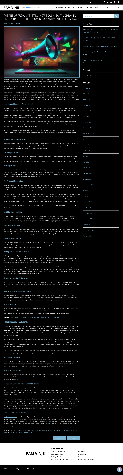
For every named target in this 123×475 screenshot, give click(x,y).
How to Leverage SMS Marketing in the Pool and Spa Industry (99, 53)
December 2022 (88, 185)
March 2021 (86, 196)
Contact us (48, 423)
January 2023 (87, 179)
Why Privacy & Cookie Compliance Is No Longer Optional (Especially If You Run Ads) (100, 31)
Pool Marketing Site (57, 454)
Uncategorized (9, 23)
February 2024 (87, 105)
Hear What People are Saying (75, 7)
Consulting (99, 7)
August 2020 (87, 236)
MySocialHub (82, 454)
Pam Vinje (12, 7)
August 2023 (87, 139)
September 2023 (88, 133)
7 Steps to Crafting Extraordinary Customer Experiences (100, 46)
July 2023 (86, 145)
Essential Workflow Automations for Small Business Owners (98, 62)
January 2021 (87, 207)
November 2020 (88, 219)
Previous (59, 438)
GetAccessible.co (83, 457)
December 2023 (88, 116)
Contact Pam (114, 7)
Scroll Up (119, 469)
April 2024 (86, 93)
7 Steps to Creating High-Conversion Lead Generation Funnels (99, 39)
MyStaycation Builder (57, 457)
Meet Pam (59, 7)
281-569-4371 (94, 2)
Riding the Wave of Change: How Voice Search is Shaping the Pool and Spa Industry (35, 317)
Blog (106, 7)
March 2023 (86, 167)
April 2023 (86, 162)
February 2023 (87, 173)
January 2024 (87, 111)
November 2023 (88, 122)
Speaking (90, 7)
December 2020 (88, 213)
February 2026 (87, 88)
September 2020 (88, 230)
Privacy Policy (32, 469)
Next (73, 438)
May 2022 (86, 190)
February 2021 (87, 202)
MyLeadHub (82, 451)
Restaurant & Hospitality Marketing (62, 459)
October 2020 (87, 224)
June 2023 (86, 150)
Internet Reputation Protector (87, 459)
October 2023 (87, 128)
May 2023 (86, 156)
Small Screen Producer (68, 399)
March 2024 (86, 99)
